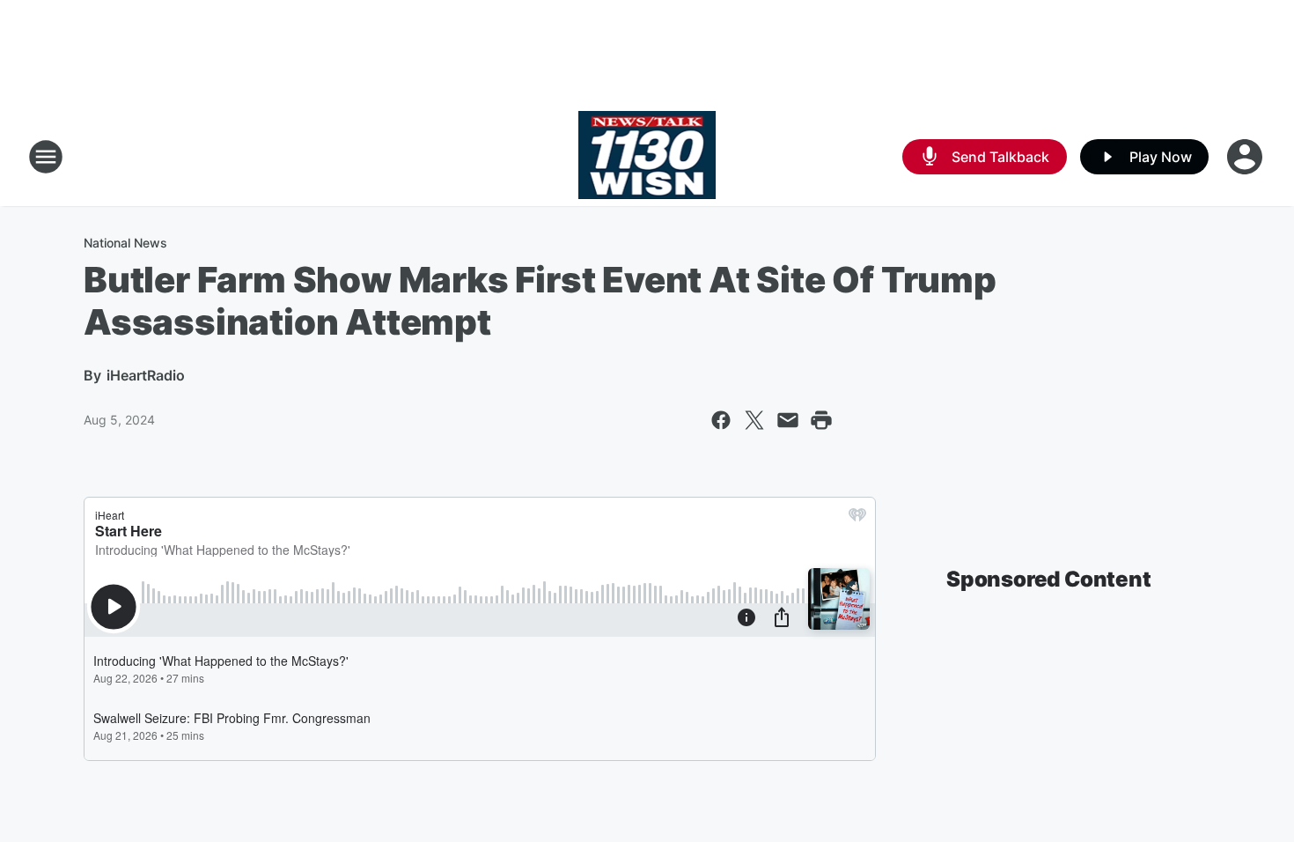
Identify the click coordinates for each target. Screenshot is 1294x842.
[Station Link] (647, 157)
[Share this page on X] (754, 420)
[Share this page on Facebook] (721, 420)
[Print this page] (821, 420)
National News (125, 242)
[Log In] (1246, 156)
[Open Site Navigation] (45, 156)
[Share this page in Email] (788, 420)
